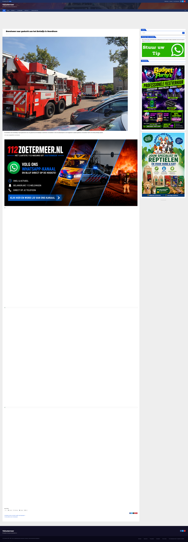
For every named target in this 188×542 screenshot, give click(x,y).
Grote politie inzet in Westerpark (11, 516)
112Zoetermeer (8, 5)
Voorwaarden (158, 538)
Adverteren (171, 1)
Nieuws (13, 10)
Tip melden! (19, 10)
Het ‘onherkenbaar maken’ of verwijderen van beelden (176, 538)
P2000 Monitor (166, 1)
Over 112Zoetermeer (176, 1)
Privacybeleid (152, 538)
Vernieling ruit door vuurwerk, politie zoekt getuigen (14, 515)
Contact (26, 10)
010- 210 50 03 (147, 41)
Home (8, 10)
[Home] (4, 10)
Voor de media (164, 538)
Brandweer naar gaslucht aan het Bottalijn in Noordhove (31, 31)
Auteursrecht (145, 538)
